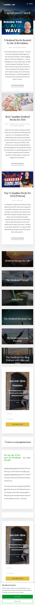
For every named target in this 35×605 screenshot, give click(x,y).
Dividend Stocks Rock (10, 468)
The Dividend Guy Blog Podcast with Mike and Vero (17, 360)
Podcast (20, 200)
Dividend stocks (20, 47)
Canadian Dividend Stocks (19, 124)
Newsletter (17, 299)
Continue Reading (17, 86)
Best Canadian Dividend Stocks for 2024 (17, 118)
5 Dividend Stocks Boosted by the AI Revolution (17, 42)
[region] (17, 593)
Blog (11, 47)
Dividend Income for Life (17, 260)
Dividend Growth (17, 125)
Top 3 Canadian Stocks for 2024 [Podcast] (17, 194)
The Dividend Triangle (17, 280)
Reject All (17, 601)
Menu (31, 3)
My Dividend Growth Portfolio (17, 340)
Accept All (17, 596)
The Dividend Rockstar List (17, 318)
